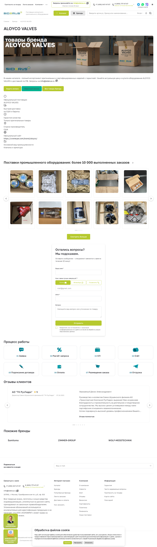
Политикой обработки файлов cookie (101, 539)
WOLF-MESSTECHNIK (120, 440)
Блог (81, 493)
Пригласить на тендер (113, 493)
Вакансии (83, 500)
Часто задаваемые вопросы (115, 489)
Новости (82, 489)
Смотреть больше (78, 237)
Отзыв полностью (86, 416)
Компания (83, 481)
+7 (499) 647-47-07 (103, 4)
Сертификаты (84, 504)
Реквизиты (83, 511)
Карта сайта (109, 496)
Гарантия (108, 485)
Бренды (57, 489)
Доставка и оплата (61, 500)
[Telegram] (138, 4)
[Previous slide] (6, 198)
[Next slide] (151, 198)
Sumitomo (13, 440)
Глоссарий (108, 500)
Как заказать (59, 505)
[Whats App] (142, 4)
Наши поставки (85, 515)
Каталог (57, 485)
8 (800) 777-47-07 (121, 4)
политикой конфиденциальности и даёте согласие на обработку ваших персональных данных (80, 329)
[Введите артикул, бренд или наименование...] (150, 13)
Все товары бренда (53, 89)
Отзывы (82, 496)
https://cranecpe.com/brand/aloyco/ (20, 138)
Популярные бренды (62, 493)
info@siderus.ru (79, 3)
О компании (84, 485)
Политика (83, 507)
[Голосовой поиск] (146, 13)
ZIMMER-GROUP (67, 440)
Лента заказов (60, 496)
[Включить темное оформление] (152, 4)
